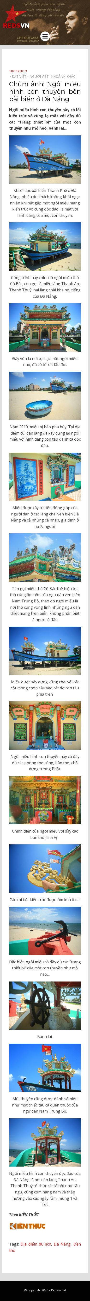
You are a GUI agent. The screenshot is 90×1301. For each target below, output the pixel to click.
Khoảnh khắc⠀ (64, 76)
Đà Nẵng (62, 1244)
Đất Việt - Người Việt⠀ (31, 76)
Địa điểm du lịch (36, 1244)
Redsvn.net (58, 1290)
